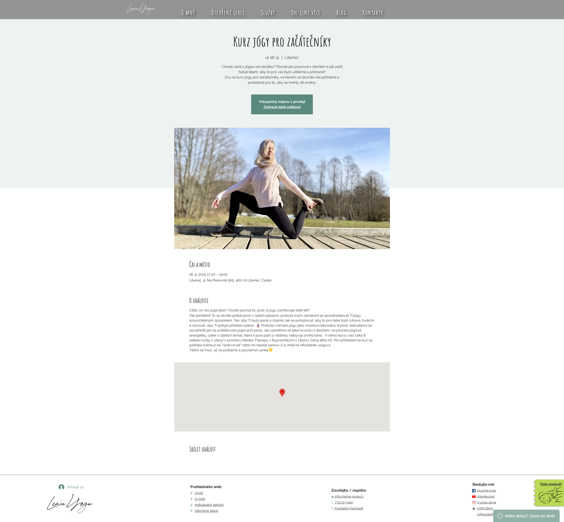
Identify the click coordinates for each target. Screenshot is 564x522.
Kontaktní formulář (349, 508)
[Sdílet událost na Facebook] (191, 461)
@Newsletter (487, 514)
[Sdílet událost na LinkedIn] (213, 461)
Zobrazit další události (282, 107)
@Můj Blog (485, 508)
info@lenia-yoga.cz (349, 496)
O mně (200, 499)
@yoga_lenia (486, 502)
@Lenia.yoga (486, 490)
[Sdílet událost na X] (202, 461)
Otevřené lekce (206, 511)
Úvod (199, 493)
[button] (268, 12)
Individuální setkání (209, 505)
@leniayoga (485, 496)
